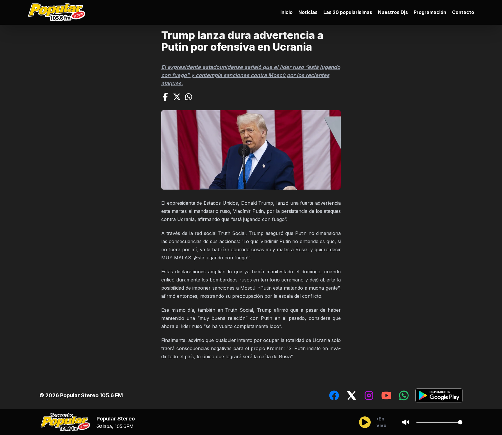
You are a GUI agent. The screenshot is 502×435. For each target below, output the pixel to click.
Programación (430, 12)
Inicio (286, 12)
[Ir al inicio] (58, 12)
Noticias (308, 12)
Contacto (463, 12)
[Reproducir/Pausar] (365, 422)
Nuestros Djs (393, 12)
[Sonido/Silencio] (405, 422)
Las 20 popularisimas (347, 12)
